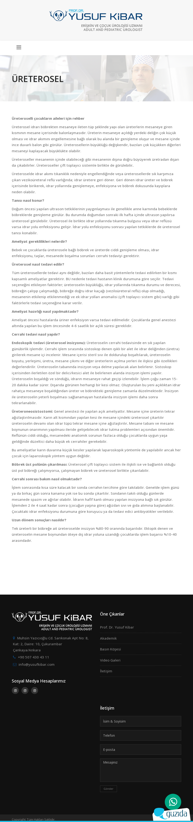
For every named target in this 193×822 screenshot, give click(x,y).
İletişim (106, 671)
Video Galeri (110, 660)
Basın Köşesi (110, 649)
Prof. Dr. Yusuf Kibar (117, 627)
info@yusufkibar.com (37, 664)
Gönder (108, 788)
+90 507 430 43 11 (33, 657)
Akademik (108, 638)
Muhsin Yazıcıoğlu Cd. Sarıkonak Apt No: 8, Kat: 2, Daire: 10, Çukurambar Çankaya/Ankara (50, 644)
